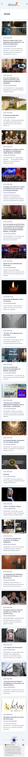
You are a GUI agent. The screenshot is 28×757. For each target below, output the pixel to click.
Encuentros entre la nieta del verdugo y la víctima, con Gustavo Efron (12, 611)
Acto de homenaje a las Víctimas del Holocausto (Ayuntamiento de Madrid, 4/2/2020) (12, 80)
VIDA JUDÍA (9, 37)
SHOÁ (4, 37)
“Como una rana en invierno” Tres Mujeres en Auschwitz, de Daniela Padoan (13, 683)
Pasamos (6, 474)
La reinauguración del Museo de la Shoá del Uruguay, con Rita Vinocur (13, 576)
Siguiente (14, 742)
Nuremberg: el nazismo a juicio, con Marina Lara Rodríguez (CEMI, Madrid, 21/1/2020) (13, 151)
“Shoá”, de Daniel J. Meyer (12, 506)
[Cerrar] (23, 745)
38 (17, 740)
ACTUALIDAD (6, 296)
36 (11, 740)
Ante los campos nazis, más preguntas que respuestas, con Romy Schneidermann (13, 42)
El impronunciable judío (11, 115)
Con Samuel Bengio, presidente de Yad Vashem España (13, 441)
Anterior (14, 737)
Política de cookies (9, 755)
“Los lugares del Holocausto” (13, 647)
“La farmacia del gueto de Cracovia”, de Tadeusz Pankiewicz (12, 540)
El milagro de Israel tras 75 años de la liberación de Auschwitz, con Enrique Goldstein (14, 188)
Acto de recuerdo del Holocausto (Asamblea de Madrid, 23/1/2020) (11, 368)
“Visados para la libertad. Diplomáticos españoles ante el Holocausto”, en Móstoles (13, 404)
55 (23, 740)
